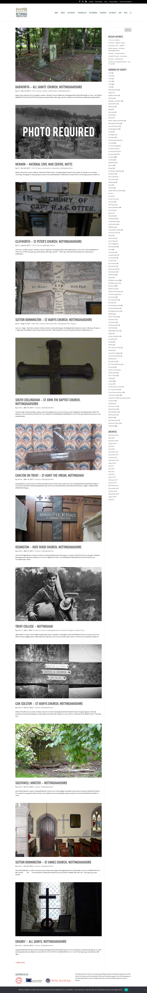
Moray (110, 277)
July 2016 (111, 499)
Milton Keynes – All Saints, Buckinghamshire (116, 49)
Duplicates (111, 174)
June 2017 (111, 469)
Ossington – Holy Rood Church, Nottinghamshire (48, 546)
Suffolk (110, 381)
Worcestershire (113, 420)
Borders (110, 115)
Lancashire (111, 252)
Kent (109, 249)
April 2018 (111, 449)
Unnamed (111, 401)
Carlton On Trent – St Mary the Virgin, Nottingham (49, 475)
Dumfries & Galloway (115, 171)
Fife (109, 193)
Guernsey (111, 210)
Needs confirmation (50, 91)
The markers (93, 13)
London (110, 261)
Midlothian (111, 275)
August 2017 (112, 463)
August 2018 (112, 443)
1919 (109, 87)
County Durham (113, 151)
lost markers (47, 168)
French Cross (112, 199)
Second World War (114, 356)
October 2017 (112, 457)
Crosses (39, 91)
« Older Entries (20, 962)
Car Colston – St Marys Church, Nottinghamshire (49, 703)
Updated (111, 403)
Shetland (111, 359)
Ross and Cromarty (114, 347)
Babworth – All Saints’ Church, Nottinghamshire (48, 86)
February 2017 (113, 480)
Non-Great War (51, 324)
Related (110, 342)
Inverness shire (113, 233)
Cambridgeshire (113, 129)
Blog (125, 13)
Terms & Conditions (125, 2)
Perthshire (111, 328)
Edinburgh (111, 182)
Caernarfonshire (113, 126)
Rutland (110, 350)
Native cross (112, 289)
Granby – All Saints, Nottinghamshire (40, 941)
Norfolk (110, 303)
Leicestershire (112, 255)
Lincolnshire (112, 258)
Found (110, 196)
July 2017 (111, 466)
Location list (82, 13)
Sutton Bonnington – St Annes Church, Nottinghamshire (53, 862)
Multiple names (113, 283)
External (111, 188)
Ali (18, 91)
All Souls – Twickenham (115, 59)
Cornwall (111, 143)
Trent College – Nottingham (34, 626)
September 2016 (113, 494)
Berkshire (111, 107)
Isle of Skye (112, 241)
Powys (110, 333)
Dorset (110, 168)
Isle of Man (111, 238)
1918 (109, 84)
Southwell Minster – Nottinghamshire (41, 782)
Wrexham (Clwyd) (114, 423)
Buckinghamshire (113, 123)
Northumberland (113, 308)
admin (20, 408)
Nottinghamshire (64, 91)
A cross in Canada (114, 40)
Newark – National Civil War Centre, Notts (43, 164)
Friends (91, 2)
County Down (112, 149)
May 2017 (111, 471)
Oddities (111, 314)
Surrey (110, 384)
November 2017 (113, 455)
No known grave (113, 294)
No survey (111, 297)
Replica (73, 324)
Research (103, 13)
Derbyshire (111, 163)
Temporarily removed (115, 387)
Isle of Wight (112, 244)
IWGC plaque (112, 247)
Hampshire (111, 219)
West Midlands (113, 412)
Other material (113, 317)
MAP (120, 13)
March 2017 (112, 477)
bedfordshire (112, 104)
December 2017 (113, 452)
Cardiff (110, 132)
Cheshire (111, 137)
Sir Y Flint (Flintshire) (114, 364)
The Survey (112, 13)
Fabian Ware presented (115, 191)
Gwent (110, 213)
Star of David (112, 375)
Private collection (113, 336)
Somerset (111, 367)
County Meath (113, 154)
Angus (110, 93)
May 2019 (111, 438)
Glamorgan (111, 205)
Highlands (111, 227)
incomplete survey (114, 230)
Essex (110, 185)
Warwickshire (112, 409)
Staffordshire (112, 373)
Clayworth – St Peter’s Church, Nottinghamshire (48, 241)
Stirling (110, 378)
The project (71, 13)
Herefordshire (112, 221)
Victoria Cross (79, 630)
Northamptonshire (114, 305)
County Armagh (113, 146)
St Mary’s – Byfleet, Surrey (116, 43)
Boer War (35, 324)
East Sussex (112, 179)
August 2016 (112, 497)
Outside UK (112, 319)
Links (106, 2)
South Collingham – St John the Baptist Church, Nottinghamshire (47, 401)
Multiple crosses (113, 280)
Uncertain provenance (115, 392)
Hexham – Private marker (116, 53)
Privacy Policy (113, 2)
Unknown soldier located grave (118, 398)
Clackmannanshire (114, 140)
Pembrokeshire (113, 325)
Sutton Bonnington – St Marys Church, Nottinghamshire (53, 319)
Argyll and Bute (113, 95)
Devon (110, 165)
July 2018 (111, 446)
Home (56, 13)
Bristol (110, 118)
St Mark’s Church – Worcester (117, 56)
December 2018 (113, 441)
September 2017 (113, 460)
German (43, 630)
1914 (33, 168)
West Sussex (112, 415)
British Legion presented (116, 121)
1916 (33, 91)
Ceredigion (111, 135)
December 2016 (113, 485)
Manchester (112, 266)
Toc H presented (113, 389)
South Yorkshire (113, 370)
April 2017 (111, 474)
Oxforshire (111, 322)
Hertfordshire (112, 224)
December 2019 (113, 435)
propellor (111, 339)
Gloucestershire (113, 207)
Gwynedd (111, 216)
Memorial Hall (112, 269)
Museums (56, 168)
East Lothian (112, 177)
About (63, 13)
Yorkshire (111, 426)
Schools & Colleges (67, 630)
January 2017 (112, 483)
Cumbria (111, 160)
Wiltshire (111, 417)
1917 (109, 81)
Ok (126, 990)
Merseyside (112, 272)
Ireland (110, 235)
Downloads (98, 2)
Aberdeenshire (113, 90)
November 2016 (113, 488)
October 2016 (112, 491)
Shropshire (111, 361)
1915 (33, 245)
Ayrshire (111, 98)
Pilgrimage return (113, 331)
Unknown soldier (113, 395)
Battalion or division (114, 101)
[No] (144, 990)
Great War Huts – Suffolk (116, 46)
